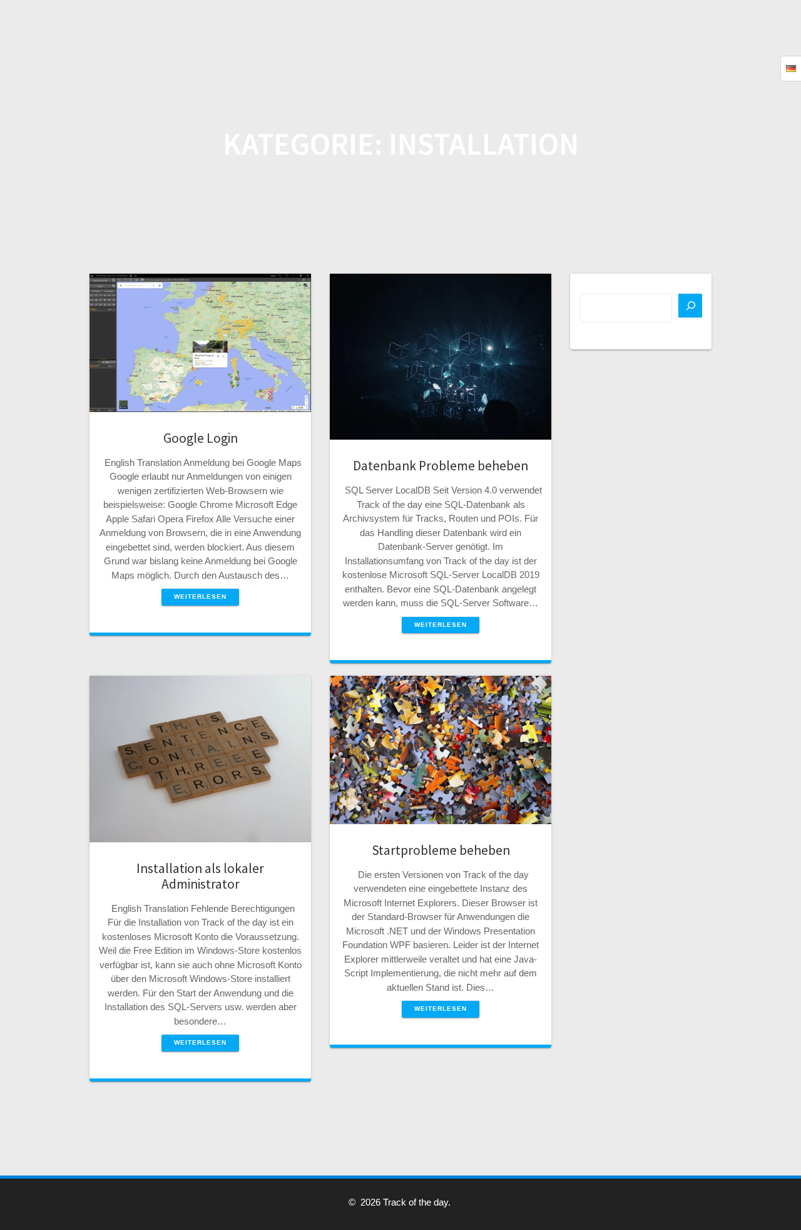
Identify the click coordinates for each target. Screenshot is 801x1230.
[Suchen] (690, 306)
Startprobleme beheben (441, 850)
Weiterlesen (200, 596)
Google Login (200, 438)
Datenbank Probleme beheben (440, 465)
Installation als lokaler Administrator (200, 876)
